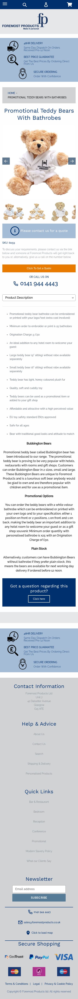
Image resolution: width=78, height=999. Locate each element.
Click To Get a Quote (39, 268)
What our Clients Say (39, 861)
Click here (39, 598)
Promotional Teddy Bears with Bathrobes (37, 97)
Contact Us (39, 744)
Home (11, 93)
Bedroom (39, 811)
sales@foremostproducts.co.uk (42, 922)
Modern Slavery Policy (39, 851)
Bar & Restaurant (39, 801)
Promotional (39, 841)
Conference (39, 831)
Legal (37, 983)
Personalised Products (39, 773)
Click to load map (42, 932)
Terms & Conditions (17, 983)
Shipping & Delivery (39, 763)
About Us (39, 734)
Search (39, 753)
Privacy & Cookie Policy (59, 983)
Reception (39, 821)
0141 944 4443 (39, 281)
